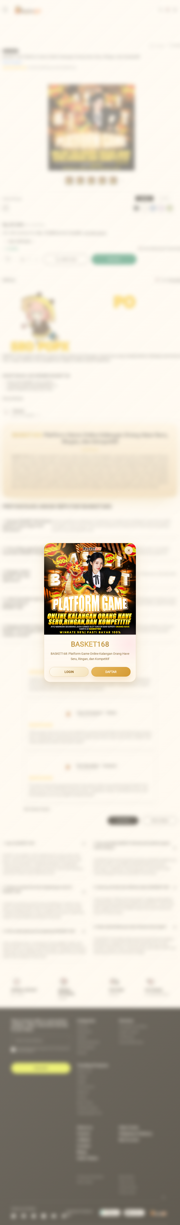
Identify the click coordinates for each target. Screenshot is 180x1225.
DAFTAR (111, 672)
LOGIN (69, 672)
